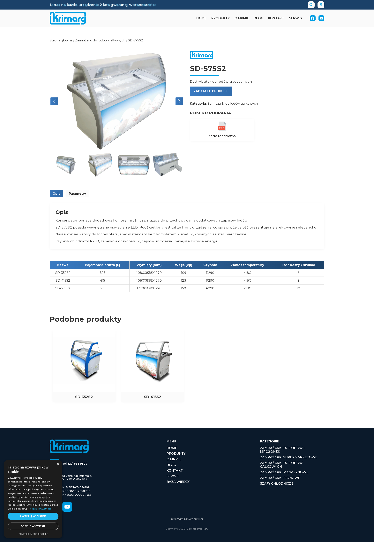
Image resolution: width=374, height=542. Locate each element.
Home (201, 18)
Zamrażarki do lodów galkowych (100, 40)
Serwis (295, 18)
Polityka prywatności (187, 519)
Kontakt (276, 18)
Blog (258, 18)
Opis (56, 193)
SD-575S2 (62, 288)
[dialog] (33, 499)
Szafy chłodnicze (276, 483)
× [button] (57, 464)
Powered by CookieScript (33, 533)
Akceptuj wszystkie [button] (33, 516)
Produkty (220, 18)
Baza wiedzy (178, 482)
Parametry (77, 193)
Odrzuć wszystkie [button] (33, 526)
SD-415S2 (63, 280)
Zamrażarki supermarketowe (288, 457)
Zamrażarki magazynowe (284, 472)
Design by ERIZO (197, 528)
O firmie (242, 18)
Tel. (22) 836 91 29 (74, 463)
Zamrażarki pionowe (280, 478)
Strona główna (61, 40)
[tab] (56, 193)
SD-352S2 (63, 273)
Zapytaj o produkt (211, 91)
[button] (54, 101)
